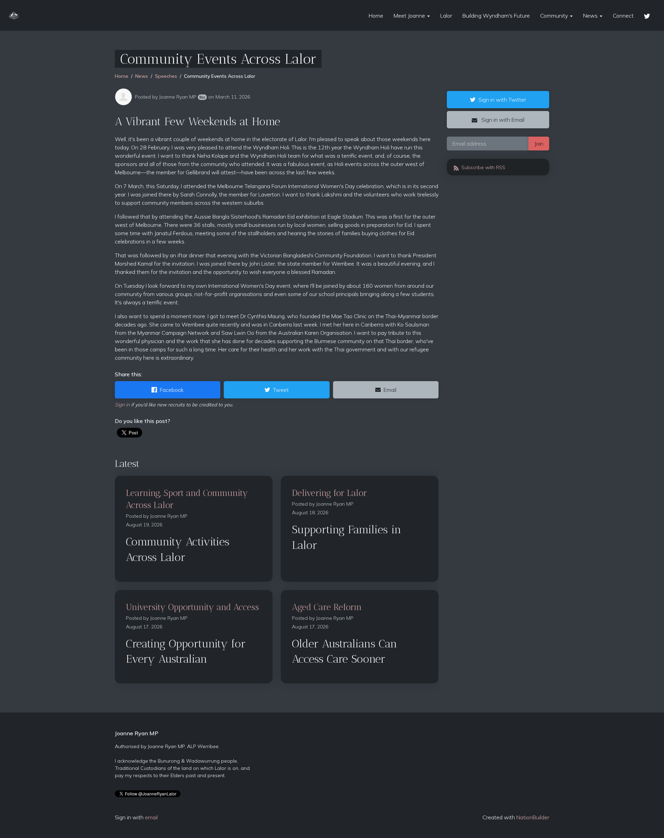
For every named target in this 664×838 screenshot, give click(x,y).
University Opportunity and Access (192, 607)
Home (376, 15)
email (151, 817)
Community (554, 15)
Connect (623, 15)
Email (390, 389)
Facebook (172, 389)
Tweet (281, 389)
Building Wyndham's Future (496, 15)
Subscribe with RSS (482, 167)
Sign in (122, 405)
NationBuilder (532, 817)
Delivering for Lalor (329, 493)
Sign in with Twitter (502, 99)
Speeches (166, 76)
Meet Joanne (410, 15)
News (591, 15)
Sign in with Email (502, 119)
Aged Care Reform (327, 607)
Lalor (446, 15)
